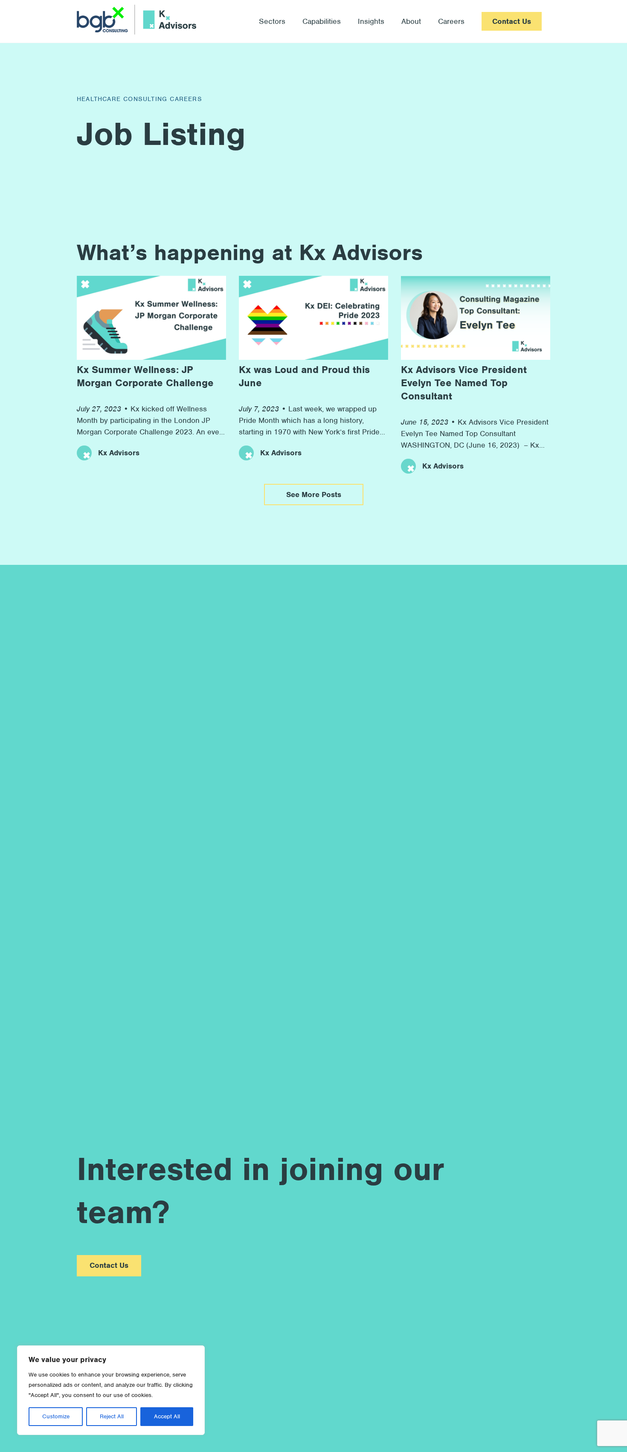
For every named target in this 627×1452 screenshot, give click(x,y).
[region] (111, 1390)
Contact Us (511, 21)
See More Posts (313, 494)
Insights (371, 21)
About (411, 21)
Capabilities (321, 21)
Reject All (112, 1416)
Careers (451, 21)
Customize (56, 1416)
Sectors (272, 21)
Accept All (167, 1416)
